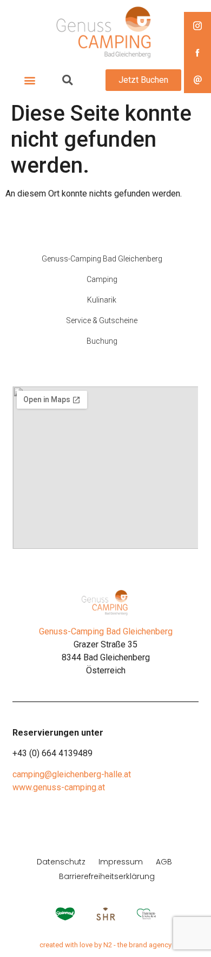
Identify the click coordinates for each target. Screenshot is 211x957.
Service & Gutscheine (101, 320)
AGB (164, 861)
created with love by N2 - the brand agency (105, 945)
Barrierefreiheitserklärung (107, 876)
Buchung (102, 341)
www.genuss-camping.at (58, 787)
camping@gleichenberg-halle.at (71, 774)
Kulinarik (101, 300)
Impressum (120, 861)
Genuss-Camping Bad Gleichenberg (106, 631)
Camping (102, 279)
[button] (29, 80)
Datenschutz (61, 861)
